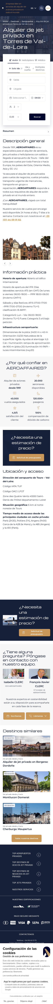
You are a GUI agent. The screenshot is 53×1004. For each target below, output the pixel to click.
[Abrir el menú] (48, 8)
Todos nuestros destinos (26, 838)
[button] (26, 457)
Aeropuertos (27, 21)
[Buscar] (40, 8)
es (32, 8)
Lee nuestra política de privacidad (16, 976)
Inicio (5, 21)
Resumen (8, 131)
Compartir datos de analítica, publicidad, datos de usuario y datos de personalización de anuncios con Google (25, 987)
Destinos (15, 21)
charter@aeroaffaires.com (34, 943)
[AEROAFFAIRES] (2, 8)
